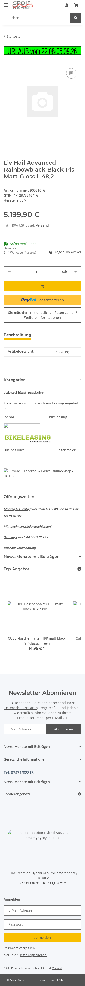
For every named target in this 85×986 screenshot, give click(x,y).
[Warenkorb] (76, 5)
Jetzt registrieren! (33, 955)
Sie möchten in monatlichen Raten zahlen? (42, 315)
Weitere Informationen (42, 317)
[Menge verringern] (9, 272)
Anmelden (42, 937)
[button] (66, 5)
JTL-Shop (60, 980)
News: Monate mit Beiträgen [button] (32, 556)
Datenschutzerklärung (22, 707)
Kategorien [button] (15, 380)
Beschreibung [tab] (17, 335)
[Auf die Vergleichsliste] (71, 73)
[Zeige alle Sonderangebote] (79, 794)
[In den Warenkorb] (42, 286)
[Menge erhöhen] (76, 272)
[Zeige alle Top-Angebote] (79, 569)
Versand (42, 225)
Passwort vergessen (19, 948)
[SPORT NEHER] (22, 5)
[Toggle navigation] (6, 3)
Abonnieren (63, 729)
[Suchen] (75, 18)
